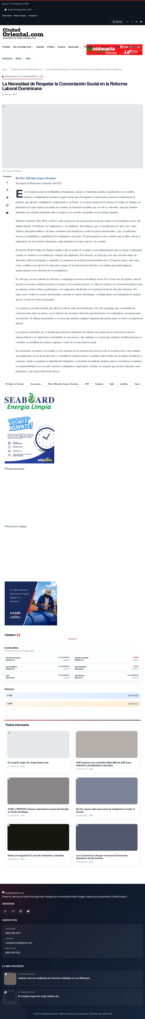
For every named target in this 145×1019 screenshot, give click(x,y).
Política (51, 47)
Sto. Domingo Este (22, 47)
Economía (118, 47)
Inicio (4, 69)
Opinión (40, 47)
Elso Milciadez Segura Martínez (38, 178)
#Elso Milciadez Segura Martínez (63, 383)
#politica (124, 383)
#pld (112, 383)
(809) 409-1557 (13, 933)
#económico (35, 383)
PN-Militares (90, 47)
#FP (87, 383)
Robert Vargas (20, 16)
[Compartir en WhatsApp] (7, 205)
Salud (18, 58)
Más (28, 58)
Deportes (105, 47)
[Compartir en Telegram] (7, 197)
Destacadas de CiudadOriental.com (26, 69)
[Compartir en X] (7, 190)
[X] (132, 22)
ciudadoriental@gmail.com (18, 943)
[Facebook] (127, 22)
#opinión (99, 383)
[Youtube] (141, 22)
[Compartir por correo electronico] (7, 213)
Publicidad (7, 16)
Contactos (32, 16)
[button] (72, 136)
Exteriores (7, 58)
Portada (6, 47)
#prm (137, 383)
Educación (133, 47)
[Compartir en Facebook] (7, 182)
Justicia (61, 47)
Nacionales (73, 47)
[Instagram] (136, 22)
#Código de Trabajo (14, 383)
